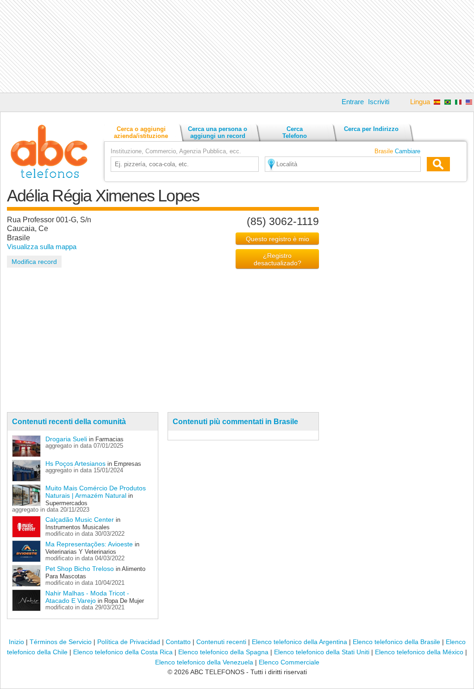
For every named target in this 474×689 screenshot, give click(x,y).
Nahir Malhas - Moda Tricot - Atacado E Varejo (87, 596)
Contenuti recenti (221, 641)
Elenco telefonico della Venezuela (204, 662)
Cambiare (407, 151)
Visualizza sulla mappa (41, 247)
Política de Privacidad (128, 641)
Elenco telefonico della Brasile (396, 641)
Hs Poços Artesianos (75, 463)
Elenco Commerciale (289, 662)
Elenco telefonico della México (419, 652)
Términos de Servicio (61, 641)
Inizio (16, 641)
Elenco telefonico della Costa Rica (123, 652)
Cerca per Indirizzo (371, 128)
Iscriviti (378, 102)
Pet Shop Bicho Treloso (79, 568)
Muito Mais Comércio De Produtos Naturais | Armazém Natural (95, 491)
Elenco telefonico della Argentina (299, 641)
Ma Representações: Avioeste (89, 544)
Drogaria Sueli (66, 439)
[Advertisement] (237, 46)
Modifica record (34, 261)
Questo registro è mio (277, 239)
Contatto (178, 641)
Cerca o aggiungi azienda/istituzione (141, 132)
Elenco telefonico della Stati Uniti (321, 652)
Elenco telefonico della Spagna (223, 652)
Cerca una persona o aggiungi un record (217, 132)
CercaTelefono (294, 132)
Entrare (353, 102)
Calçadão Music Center (79, 519)
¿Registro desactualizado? (277, 259)
